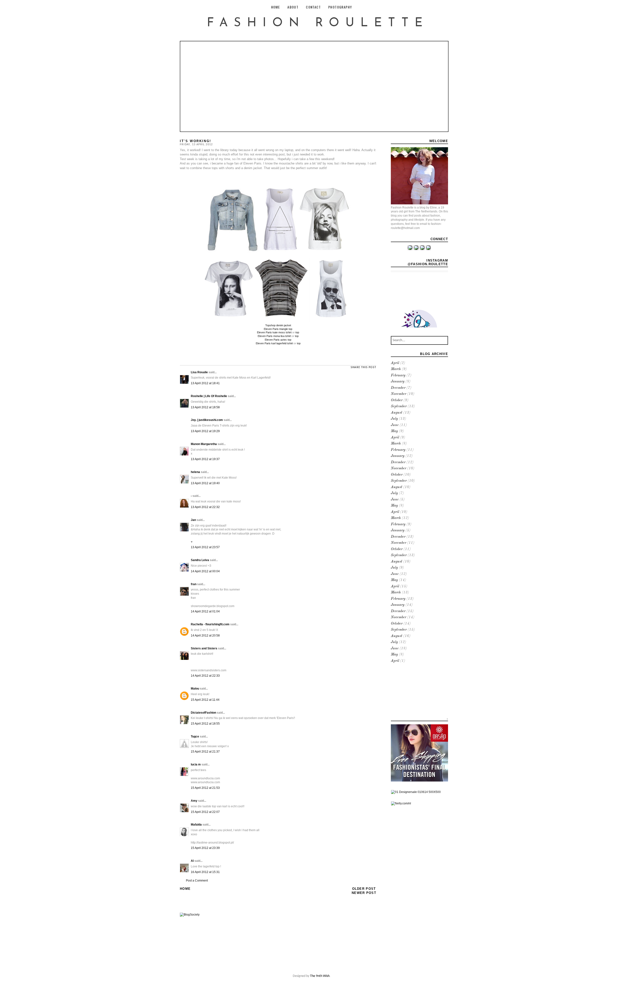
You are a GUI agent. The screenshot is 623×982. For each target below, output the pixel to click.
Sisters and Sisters (204, 648)
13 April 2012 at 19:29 (205, 431)
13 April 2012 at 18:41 (205, 383)
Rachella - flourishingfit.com (210, 624)
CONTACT (313, 6)
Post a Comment (197, 880)
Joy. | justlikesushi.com (207, 420)
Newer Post (364, 893)
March (396, 369)
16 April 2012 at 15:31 (205, 872)
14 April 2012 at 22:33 (205, 675)
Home (185, 889)
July (394, 419)
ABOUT (292, 6)
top (297, 332)
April (395, 363)
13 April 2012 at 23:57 (205, 547)
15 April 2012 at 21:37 (205, 751)
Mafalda (196, 824)
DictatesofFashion (203, 712)
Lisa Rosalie (199, 372)
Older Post (364, 889)
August (396, 413)
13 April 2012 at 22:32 (205, 507)
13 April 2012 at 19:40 (205, 483)
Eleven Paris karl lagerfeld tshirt (274, 343)
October (397, 400)
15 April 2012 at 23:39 (205, 848)
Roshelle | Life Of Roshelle (209, 396)
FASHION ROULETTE (318, 23)
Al (192, 861)
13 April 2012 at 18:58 (205, 407)
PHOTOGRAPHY (340, 6)
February (398, 375)
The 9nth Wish (320, 976)
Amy (194, 800)
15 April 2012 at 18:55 (205, 723)
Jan (193, 520)
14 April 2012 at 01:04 (205, 611)
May (394, 431)
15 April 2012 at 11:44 (205, 699)
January (397, 381)
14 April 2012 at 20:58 (205, 635)
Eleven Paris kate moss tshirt (274, 332)
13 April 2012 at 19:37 (205, 459)
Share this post (363, 367)
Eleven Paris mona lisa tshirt (274, 336)
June (395, 425)
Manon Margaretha (204, 444)
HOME (275, 6)
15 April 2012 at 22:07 (205, 812)
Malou (195, 688)
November (398, 394)
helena (195, 472)
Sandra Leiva (200, 560)
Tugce (195, 736)
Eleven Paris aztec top (278, 339)
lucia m (196, 764)
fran (193, 584)
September (399, 406)
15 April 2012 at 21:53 (205, 788)
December (398, 388)
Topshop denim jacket (278, 325)
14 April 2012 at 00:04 (205, 571)
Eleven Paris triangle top (278, 328)
